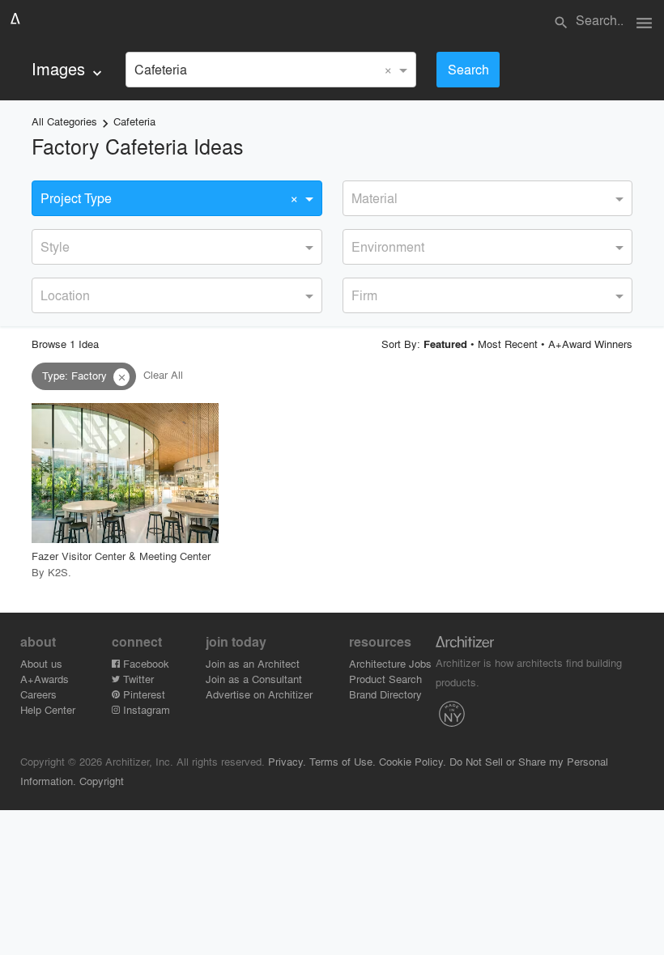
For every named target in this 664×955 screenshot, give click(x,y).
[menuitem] (68, 69)
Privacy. (287, 761)
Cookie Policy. (412, 761)
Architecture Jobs (390, 663)
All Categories (64, 121)
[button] (121, 377)
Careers (38, 694)
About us (41, 663)
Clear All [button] (163, 375)
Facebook (144, 663)
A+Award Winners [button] (590, 343)
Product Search (385, 678)
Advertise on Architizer (259, 694)
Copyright (101, 780)
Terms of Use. (342, 761)
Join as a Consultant (254, 678)
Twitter (137, 678)
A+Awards (44, 678)
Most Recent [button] (508, 343)
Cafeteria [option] (160, 69)
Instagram (145, 709)
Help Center (47, 709)
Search (468, 69)
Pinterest (142, 694)
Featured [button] (445, 344)
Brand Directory (385, 694)
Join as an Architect (253, 663)
